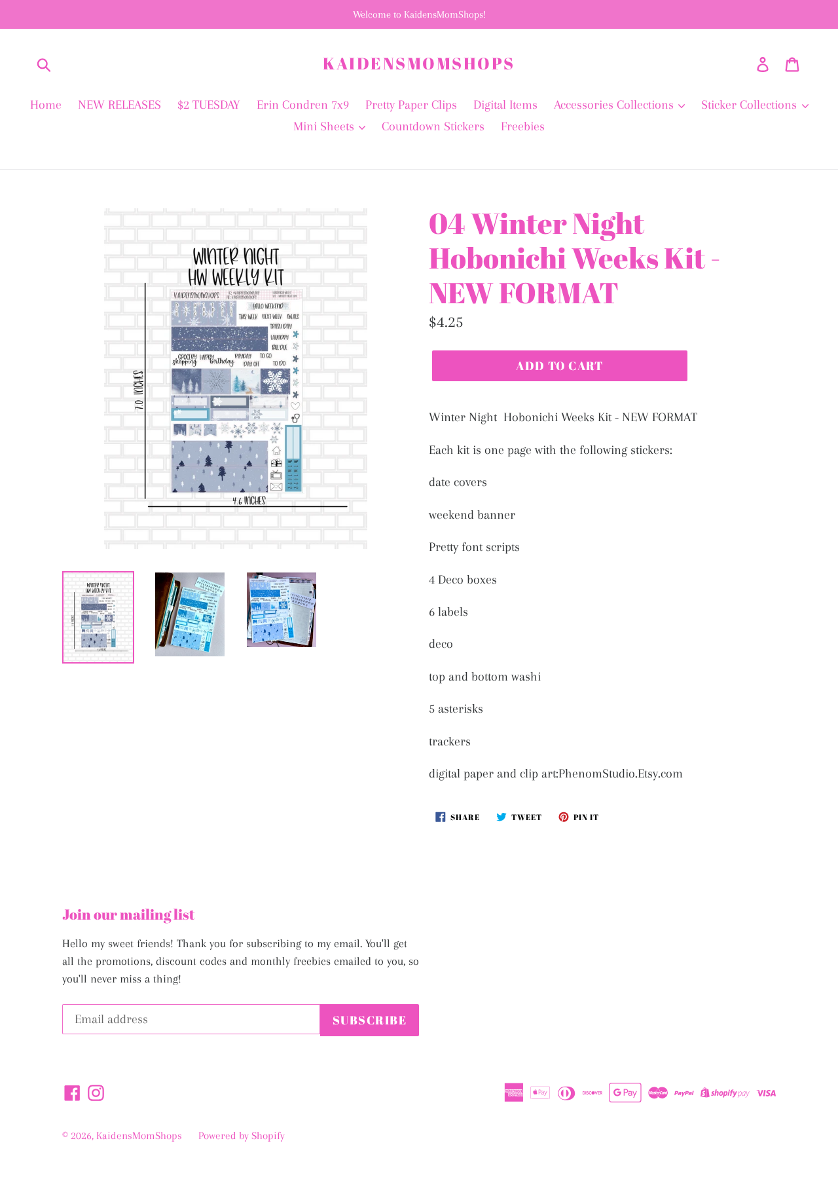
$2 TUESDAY (208, 105)
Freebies (523, 126)
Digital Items (505, 105)
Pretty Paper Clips (411, 105)
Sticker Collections (750, 105)
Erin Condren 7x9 (303, 105)
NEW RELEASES (119, 105)
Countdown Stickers (433, 126)
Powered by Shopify (241, 1135)
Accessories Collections (615, 105)
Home (46, 105)
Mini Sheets (325, 126)
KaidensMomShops (419, 63)
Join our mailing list (128, 914)
